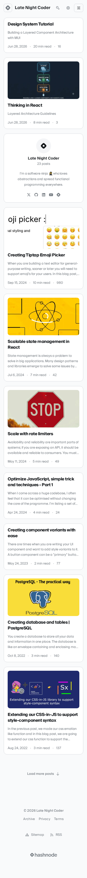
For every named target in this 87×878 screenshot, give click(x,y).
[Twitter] (28, 195)
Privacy (44, 819)
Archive (29, 819)
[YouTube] (51, 195)
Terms (59, 819)
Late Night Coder (32, 8)
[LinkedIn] (43, 195)
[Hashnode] (58, 195)
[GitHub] (36, 195)
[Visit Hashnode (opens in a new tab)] (43, 854)
